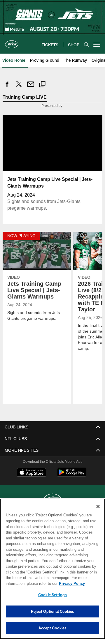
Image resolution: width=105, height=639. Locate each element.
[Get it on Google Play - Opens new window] (71, 475)
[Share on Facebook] (7, 87)
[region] (52, 568)
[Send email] (30, 87)
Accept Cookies (52, 628)
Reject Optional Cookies (52, 611)
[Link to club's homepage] (12, 42)
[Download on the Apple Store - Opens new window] (31, 473)
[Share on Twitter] (19, 87)
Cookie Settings (52, 594)
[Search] (86, 44)
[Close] (98, 506)
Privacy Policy (25, 583)
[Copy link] (42, 85)
